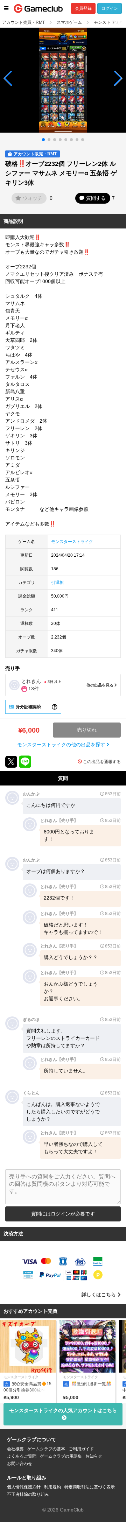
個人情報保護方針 (24, 1487)
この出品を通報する (102, 761)
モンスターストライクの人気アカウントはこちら (63, 1410)
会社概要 (15, 1448)
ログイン (109, 8)
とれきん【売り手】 (59, 820)
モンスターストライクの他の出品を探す (62, 744)
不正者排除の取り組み (28, 1494)
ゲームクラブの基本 (46, 1448)
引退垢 (57, 582)
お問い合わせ (19, 1463)
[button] (8, 78)
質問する (96, 198)
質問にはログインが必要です (63, 1214)
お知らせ (93, 1456)
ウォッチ (32, 198)
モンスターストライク (72, 541)
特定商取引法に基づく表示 (89, 1487)
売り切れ (87, 730)
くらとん (31, 1093)
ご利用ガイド (81, 1448)
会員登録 (83, 8)
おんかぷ (31, 793)
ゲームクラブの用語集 (61, 1456)
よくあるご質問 (21, 1456)
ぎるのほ (31, 1019)
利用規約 (52, 1487)
